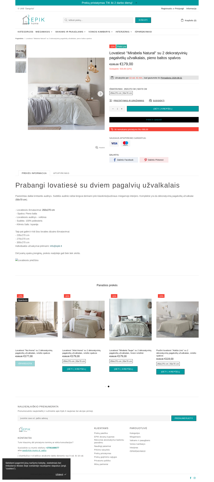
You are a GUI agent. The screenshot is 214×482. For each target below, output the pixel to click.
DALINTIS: (114, 155)
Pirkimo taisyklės (102, 450)
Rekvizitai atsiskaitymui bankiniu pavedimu (109, 441)
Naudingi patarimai (102, 446)
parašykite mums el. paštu (34, 450)
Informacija (191, 8)
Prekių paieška (101, 433)
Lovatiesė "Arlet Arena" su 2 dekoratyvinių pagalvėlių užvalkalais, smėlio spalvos (81, 351)
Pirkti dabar (154, 120)
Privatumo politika (102, 460)
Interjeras (134, 447)
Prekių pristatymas (102, 453)
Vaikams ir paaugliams (140, 440)
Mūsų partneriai (101, 464)
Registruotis (166, 8)
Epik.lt (33, 20)
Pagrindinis (19, 38)
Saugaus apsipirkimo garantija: (127, 138)
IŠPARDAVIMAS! (138, 451)
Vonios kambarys (137, 444)
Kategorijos (135, 433)
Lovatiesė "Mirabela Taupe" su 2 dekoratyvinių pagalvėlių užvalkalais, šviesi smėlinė (130, 351)
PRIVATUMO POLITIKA (41, 474)
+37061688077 (52, 448)
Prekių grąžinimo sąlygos (105, 457)
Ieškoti (143, 20)
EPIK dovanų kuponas (104, 437)
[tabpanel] (36, 333)
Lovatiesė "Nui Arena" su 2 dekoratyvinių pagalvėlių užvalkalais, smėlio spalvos (33, 351)
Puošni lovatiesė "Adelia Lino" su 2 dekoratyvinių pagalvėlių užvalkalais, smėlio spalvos (176, 353)
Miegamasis (135, 437)
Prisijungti (179, 8)
